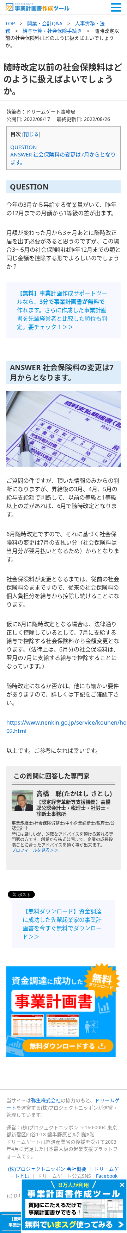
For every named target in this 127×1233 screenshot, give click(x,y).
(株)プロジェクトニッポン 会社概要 (47, 1168)
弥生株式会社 (46, 1100)
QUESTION (23, 146)
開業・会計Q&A (44, 23)
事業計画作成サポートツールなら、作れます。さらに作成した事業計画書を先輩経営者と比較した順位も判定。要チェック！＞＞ (62, 310)
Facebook (106, 1176)
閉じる (31, 134)
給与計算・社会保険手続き (52, 30)
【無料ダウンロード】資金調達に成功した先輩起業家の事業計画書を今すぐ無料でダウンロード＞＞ (62, 923)
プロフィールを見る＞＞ (35, 850)
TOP (10, 23)
